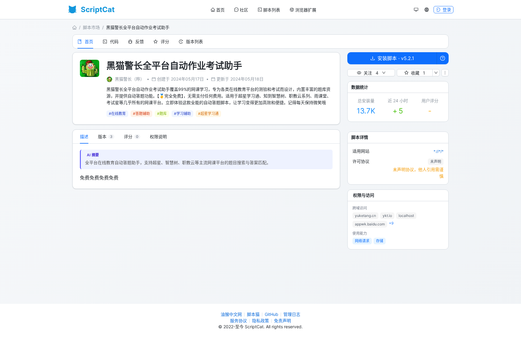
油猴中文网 (231, 314)
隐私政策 (260, 320)
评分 (165, 41)
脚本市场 (91, 27)
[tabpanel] (206, 166)
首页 (220, 9)
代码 (114, 41)
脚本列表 (271, 9)
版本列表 (194, 41)
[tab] (106, 136)
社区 (244, 9)
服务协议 (238, 320)
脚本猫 (253, 314)
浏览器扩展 (305, 9)
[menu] (263, 9)
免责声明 (282, 320)
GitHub (271, 314)
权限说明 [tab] (158, 136)
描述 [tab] (84, 136)
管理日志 (291, 314)
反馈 (139, 41)
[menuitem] (217, 10)
